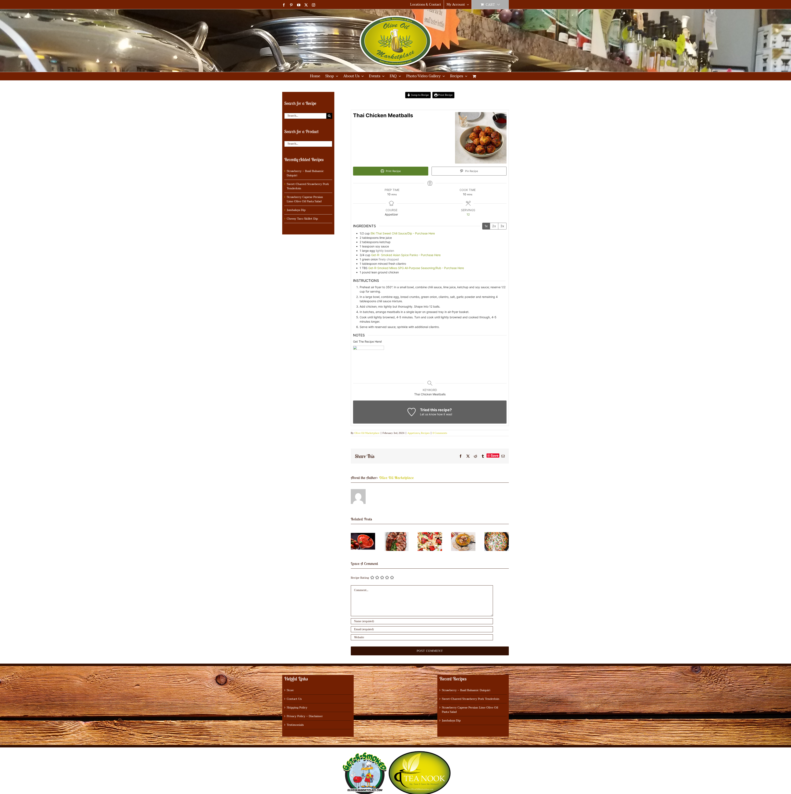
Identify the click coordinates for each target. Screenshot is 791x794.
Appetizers (413, 433)
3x (502, 226)
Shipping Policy (297, 707)
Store (290, 690)
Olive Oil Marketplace (366, 433)
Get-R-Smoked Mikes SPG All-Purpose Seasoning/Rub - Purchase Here (416, 268)
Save (494, 455)
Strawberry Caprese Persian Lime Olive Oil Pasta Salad (305, 199)
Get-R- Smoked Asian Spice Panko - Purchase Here (406, 255)
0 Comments (440, 433)
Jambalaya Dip (296, 210)
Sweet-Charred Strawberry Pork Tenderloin (308, 186)
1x (486, 226)
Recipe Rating (360, 578)
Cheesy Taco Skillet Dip (302, 218)
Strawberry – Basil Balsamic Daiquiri (305, 173)
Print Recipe (445, 95)
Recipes (425, 433)
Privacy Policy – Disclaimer (305, 716)
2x (494, 226)
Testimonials (295, 725)
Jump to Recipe (420, 95)
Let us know (428, 414)
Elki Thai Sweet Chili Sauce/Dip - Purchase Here (403, 233)
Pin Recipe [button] (471, 171)
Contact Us (294, 699)
